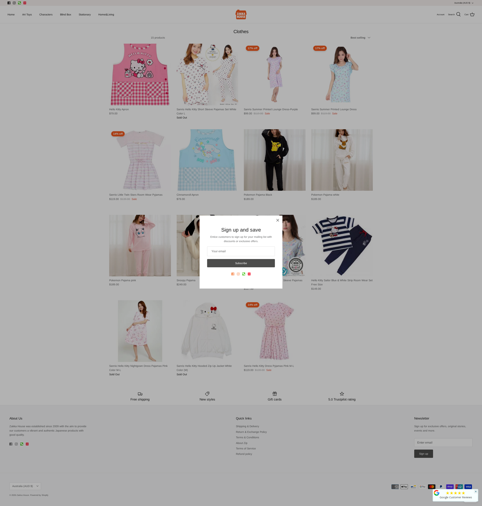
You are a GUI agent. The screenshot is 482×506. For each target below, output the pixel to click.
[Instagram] (238, 274)
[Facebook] (232, 274)
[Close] (278, 220)
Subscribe (241, 263)
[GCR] (436, 492)
